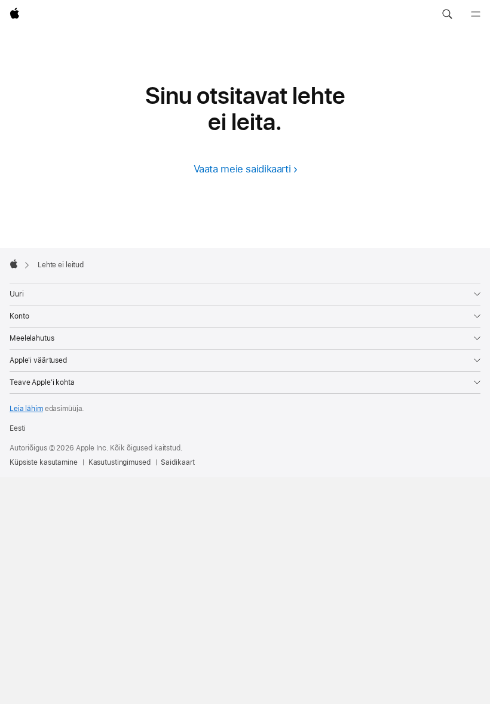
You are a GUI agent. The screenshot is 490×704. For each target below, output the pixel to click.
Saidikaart (178, 462)
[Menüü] (475, 14)
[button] (447, 14)
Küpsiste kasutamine (44, 462)
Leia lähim (26, 409)
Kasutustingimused (119, 462)
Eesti (17, 428)
